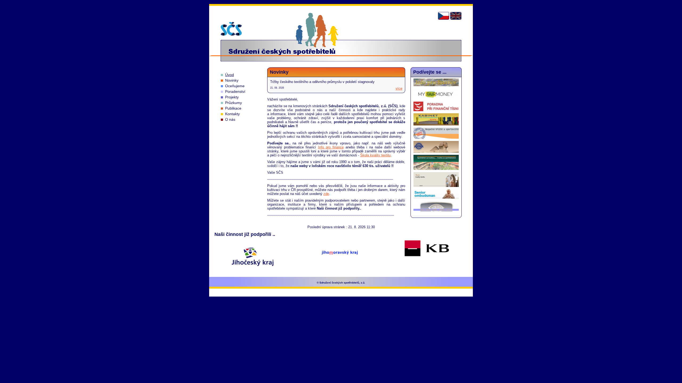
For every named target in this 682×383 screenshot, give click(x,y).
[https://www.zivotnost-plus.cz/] (436, 151)
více (399, 88)
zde (326, 194)
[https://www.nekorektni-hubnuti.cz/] (436, 211)
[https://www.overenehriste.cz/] (436, 138)
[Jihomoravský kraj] (339, 253)
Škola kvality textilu (375, 155)
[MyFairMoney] (436, 98)
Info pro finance (331, 147)
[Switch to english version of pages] (455, 16)
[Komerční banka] (426, 248)
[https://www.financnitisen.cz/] (436, 110)
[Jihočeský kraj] (252, 256)
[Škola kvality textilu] (436, 186)
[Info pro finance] (436, 85)
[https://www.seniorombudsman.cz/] (436, 197)
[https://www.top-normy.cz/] (436, 124)
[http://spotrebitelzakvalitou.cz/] (436, 169)
